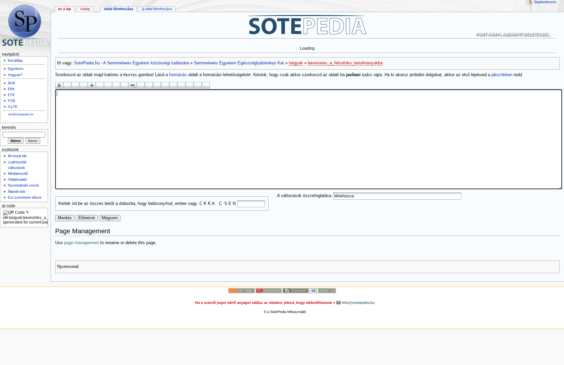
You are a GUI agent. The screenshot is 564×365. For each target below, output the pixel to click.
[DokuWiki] (296, 290)
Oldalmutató (17, 179)
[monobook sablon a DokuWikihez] (269, 290)
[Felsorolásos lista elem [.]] (157, 85)
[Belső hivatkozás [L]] (132, 85)
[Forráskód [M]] (83, 85)
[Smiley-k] (181, 85)
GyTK (12, 106)
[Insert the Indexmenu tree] (206, 85)
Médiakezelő (18, 173)
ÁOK (11, 83)
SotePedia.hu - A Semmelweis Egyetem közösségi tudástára (131, 63)
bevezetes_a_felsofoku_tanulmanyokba (345, 63)
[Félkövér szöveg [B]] (59, 85)
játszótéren (502, 75)
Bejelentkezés (545, 2)
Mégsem (110, 218)
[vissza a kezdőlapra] (307, 24)
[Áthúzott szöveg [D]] (92, 85)
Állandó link (16, 191)
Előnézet (86, 218)
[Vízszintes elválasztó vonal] (165, 85)
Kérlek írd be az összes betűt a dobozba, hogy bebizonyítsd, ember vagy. (128, 203)
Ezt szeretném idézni (24, 197)
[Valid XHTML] (323, 290)
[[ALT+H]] (25, 25)
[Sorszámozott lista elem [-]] (149, 85)
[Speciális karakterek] (190, 85)
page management (81, 243)
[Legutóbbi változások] (241, 290)
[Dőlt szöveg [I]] (67, 85)
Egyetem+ (16, 69)
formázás (178, 75)
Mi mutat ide (17, 156)
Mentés (65, 218)
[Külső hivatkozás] (141, 85)
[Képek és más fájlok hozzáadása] (173, 85)
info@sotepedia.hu (20, 114)
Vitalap (85, 9)
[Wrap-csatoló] (198, 85)
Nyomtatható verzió (23, 185)
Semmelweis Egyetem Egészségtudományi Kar (239, 63)
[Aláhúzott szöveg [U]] (75, 85)
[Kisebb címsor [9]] (108, 85)
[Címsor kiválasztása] (124, 85)
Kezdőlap (15, 60)
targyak (296, 63)
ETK (11, 95)
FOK (11, 101)
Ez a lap (64, 9)
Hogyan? (15, 75)
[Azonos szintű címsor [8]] (100, 85)
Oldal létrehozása (118, 9)
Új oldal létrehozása (157, 9)
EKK (11, 89)
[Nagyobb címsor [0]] (116, 85)
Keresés (9, 127)
